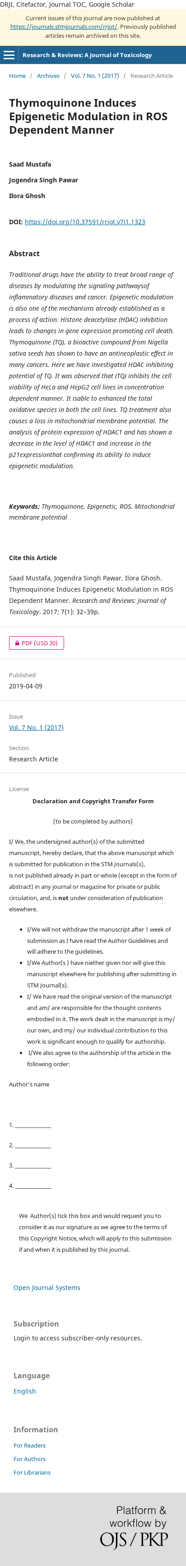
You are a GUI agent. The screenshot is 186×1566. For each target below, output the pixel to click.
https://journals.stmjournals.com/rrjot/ (63, 27)
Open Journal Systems (47, 1287)
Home (17, 76)
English (25, 1391)
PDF (33, 643)
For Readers (30, 1445)
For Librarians (32, 1472)
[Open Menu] (9, 55)
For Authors (30, 1459)
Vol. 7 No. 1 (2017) (95, 76)
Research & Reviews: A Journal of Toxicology (87, 55)
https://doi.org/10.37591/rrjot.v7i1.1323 (85, 221)
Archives (48, 76)
